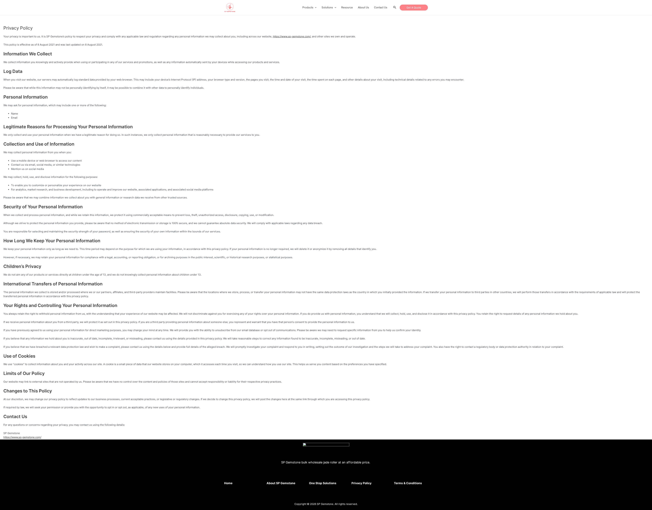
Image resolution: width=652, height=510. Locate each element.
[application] (314, 7)
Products (307, 7)
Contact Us (380, 7)
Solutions (327, 7)
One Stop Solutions (322, 483)
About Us (363, 7)
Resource (347, 7)
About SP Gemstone (281, 483)
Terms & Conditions (408, 483)
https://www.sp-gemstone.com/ (292, 36)
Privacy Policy (361, 483)
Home (228, 483)
